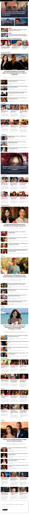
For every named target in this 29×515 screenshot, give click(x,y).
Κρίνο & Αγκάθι (4, 358)
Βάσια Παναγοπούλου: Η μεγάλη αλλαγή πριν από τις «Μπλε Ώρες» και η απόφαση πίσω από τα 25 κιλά (14, 479)
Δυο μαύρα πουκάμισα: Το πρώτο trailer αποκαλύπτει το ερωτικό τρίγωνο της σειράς (17, 98)
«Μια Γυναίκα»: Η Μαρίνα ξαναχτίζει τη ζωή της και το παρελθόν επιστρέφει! (14, 198)
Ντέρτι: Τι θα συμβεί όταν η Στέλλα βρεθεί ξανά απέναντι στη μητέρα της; (5, 397)
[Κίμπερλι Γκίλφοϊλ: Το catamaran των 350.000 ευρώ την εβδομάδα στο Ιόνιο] (4, 138)
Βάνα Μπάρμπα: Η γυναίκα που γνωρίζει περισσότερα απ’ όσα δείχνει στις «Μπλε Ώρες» (20, 22)
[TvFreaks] (14, 0)
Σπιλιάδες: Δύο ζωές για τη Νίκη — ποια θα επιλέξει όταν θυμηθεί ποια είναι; (14, 111)
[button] (1, 0)
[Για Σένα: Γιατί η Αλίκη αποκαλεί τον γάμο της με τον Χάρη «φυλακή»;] (14, 430)
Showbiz (3, 19)
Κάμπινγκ (14, 273)
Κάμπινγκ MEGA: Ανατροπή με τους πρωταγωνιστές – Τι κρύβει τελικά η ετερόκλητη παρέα (17, 295)
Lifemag (10, 33)
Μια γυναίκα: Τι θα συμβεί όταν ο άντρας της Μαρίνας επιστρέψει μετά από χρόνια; (5, 198)
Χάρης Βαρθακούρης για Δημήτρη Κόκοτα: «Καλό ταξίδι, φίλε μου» (18, 342)
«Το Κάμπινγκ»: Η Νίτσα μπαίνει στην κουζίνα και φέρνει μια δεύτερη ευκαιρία (14, 275)
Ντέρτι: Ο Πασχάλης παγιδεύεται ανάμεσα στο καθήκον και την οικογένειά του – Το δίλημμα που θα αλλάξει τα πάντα (14, 411)
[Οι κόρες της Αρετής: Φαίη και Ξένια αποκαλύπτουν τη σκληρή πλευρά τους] (14, 215)
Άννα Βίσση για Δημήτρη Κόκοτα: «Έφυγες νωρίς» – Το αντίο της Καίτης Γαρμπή (18, 353)
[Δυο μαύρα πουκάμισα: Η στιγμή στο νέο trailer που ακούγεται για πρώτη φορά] (4, 82)
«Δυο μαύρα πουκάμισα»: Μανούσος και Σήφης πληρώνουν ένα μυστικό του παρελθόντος (18, 86)
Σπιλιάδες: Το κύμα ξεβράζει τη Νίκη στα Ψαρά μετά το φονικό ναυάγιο (5, 126)
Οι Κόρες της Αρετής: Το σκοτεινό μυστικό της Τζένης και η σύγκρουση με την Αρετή (17, 238)
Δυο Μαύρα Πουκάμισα (5, 52)
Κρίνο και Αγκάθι (3, 364)
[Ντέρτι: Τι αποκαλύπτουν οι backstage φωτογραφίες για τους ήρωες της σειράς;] (14, 392)
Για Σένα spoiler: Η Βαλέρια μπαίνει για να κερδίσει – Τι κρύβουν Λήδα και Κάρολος (17, 460)
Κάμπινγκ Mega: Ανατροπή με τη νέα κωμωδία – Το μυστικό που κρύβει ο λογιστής (18, 290)
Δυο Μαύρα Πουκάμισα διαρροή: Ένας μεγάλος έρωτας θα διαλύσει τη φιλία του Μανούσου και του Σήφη (17, 92)
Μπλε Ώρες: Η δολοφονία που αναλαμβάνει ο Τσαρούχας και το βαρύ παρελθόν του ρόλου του (23, 479)
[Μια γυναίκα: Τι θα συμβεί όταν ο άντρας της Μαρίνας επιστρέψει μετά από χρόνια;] (5, 194)
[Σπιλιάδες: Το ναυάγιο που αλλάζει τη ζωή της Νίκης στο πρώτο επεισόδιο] (5, 107)
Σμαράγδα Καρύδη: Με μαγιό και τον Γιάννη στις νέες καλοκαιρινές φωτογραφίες (17, 142)
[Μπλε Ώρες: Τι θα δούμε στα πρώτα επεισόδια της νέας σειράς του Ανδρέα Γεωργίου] (5, 489)
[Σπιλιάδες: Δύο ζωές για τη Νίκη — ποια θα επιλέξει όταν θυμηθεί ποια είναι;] (14, 107)
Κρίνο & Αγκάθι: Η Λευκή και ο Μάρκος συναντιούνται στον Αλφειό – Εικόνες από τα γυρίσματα (5, 366)
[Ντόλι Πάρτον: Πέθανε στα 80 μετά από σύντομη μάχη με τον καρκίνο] (4, 349)
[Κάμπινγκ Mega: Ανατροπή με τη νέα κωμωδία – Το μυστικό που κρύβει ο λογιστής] (4, 291)
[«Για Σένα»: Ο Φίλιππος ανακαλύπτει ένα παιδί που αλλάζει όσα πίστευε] (4, 467)
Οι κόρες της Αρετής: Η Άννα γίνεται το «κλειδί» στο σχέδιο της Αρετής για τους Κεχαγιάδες (18, 244)
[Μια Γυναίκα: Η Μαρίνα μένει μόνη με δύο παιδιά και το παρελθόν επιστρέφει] (23, 179)
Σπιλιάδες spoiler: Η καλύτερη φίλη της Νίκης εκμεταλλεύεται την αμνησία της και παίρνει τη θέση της (24, 111)
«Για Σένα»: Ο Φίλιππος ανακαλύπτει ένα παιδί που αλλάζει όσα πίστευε (18, 466)
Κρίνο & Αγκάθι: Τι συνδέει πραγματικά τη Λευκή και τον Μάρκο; (23, 366)
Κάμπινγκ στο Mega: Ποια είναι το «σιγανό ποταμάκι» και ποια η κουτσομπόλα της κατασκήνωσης (17, 301)
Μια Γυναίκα (3, 175)
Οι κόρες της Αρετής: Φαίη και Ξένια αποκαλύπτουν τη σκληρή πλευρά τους (14, 225)
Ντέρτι (2, 388)
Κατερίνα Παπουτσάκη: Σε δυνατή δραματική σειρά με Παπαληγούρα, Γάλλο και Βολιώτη (18, 30)
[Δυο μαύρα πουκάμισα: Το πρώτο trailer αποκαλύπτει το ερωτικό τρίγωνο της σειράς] (4, 99)
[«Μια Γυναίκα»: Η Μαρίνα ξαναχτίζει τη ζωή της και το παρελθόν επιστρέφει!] (14, 194)
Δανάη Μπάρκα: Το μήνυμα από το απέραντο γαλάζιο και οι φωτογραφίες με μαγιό (16, 47)
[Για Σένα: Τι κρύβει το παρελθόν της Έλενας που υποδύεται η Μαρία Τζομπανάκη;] (4, 455)
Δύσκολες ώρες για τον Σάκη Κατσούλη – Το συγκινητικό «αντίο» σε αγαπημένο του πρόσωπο (14, 13)
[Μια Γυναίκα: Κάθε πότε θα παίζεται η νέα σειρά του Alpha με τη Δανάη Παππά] (23, 194)
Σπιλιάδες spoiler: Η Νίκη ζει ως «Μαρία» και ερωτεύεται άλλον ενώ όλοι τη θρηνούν (14, 126)
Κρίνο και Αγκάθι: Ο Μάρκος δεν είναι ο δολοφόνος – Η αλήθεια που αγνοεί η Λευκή (14, 366)
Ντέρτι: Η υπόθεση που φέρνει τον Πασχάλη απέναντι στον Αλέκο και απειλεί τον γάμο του (24, 397)
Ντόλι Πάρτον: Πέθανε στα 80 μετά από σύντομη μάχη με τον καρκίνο (18, 348)
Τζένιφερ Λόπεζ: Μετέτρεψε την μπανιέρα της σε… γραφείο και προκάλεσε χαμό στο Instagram (5, 47)
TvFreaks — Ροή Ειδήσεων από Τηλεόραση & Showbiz (11, 38)
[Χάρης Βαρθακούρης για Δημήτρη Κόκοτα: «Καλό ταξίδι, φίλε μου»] (4, 343)
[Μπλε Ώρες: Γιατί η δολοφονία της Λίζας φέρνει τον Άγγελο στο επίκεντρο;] (14, 489)
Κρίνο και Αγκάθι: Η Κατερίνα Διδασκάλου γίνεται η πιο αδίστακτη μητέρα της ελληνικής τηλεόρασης (23, 381)
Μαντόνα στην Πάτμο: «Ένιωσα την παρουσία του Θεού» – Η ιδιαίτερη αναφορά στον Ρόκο (18, 148)
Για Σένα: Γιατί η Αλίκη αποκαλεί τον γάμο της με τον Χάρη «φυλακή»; (14, 440)
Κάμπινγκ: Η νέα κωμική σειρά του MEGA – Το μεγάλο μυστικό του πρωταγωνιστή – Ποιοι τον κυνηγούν (17, 284)
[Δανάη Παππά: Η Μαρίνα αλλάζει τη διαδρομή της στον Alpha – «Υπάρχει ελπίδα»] (5, 179)
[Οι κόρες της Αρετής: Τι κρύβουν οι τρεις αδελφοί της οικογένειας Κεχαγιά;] (4, 233)
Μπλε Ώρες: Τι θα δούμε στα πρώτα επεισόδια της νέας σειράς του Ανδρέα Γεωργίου (4, 494)
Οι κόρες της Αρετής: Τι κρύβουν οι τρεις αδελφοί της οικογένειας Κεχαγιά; (17, 232)
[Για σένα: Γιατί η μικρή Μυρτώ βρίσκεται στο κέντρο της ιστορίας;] (4, 449)
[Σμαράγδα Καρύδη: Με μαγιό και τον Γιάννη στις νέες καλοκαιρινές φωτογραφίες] (4, 143)
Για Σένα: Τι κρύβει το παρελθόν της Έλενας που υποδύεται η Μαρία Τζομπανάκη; (18, 454)
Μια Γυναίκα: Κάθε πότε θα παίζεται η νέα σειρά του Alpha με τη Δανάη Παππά (24, 198)
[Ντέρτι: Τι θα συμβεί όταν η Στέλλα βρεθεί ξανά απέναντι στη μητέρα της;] (5, 392)
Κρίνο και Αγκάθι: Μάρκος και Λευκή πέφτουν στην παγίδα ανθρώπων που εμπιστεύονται (5, 381)
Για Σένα (2, 420)
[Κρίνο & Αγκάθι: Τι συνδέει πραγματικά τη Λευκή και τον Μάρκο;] (23, 362)
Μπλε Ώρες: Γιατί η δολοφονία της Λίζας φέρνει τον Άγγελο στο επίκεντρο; (14, 494)
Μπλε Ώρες (17, 20)
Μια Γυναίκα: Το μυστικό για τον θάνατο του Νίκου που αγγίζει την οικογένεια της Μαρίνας (14, 184)
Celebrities (3, 134)
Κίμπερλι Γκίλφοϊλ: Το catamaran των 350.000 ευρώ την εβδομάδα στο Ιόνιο (17, 136)
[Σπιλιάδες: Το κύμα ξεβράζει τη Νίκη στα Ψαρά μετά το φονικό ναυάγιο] (5, 122)
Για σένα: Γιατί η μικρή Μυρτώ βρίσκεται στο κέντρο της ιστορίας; (17, 448)
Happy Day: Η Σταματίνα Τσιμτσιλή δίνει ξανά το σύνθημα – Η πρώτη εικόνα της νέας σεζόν (18, 336)
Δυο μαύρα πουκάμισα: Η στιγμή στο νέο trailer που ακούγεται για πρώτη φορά (16, 81)
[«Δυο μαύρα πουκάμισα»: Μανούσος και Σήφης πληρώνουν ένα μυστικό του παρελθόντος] (4, 88)
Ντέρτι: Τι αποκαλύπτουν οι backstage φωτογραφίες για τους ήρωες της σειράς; (14, 397)
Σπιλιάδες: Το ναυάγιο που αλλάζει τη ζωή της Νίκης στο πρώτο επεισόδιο (5, 111)
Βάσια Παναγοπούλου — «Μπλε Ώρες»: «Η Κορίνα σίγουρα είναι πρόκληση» (24, 494)
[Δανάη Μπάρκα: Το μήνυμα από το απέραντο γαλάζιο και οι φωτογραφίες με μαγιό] (16, 43)
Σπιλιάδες (3, 103)
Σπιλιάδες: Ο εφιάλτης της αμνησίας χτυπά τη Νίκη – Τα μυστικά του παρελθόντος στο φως (23, 126)
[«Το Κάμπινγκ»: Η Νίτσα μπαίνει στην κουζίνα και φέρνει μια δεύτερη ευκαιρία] (14, 266)
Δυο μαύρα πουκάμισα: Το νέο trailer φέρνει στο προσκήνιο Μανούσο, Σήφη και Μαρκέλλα (14, 73)
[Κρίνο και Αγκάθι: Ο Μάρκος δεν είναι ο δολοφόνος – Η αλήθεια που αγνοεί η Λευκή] (14, 362)
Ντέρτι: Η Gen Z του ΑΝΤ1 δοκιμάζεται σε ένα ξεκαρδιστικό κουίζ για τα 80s (5, 411)
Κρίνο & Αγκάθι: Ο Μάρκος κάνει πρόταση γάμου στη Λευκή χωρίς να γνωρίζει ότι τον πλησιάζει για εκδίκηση (14, 381)
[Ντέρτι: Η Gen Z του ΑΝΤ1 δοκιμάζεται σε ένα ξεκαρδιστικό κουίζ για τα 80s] (5, 406)
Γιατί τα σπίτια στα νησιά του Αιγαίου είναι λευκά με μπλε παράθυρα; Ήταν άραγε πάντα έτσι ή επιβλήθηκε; (18, 35)
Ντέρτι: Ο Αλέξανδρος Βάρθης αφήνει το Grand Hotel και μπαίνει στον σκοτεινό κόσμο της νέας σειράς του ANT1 (23, 411)
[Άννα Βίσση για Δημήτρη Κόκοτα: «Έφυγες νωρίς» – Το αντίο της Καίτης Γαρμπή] (4, 354)
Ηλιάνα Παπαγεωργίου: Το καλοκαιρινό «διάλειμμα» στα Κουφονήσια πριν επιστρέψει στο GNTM (7, 22)
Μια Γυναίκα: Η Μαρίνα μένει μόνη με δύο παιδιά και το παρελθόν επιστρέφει (23, 184)
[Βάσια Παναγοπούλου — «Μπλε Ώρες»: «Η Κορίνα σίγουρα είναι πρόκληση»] (23, 489)
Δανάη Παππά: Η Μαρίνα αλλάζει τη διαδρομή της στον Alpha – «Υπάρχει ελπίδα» (5, 184)
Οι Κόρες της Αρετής (5, 205)
